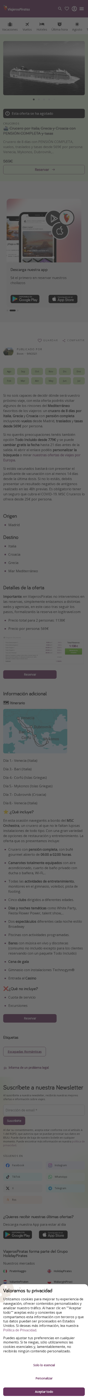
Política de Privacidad (19, 1330)
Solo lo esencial (44, 1365)
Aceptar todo (44, 1392)
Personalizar (44, 1378)
